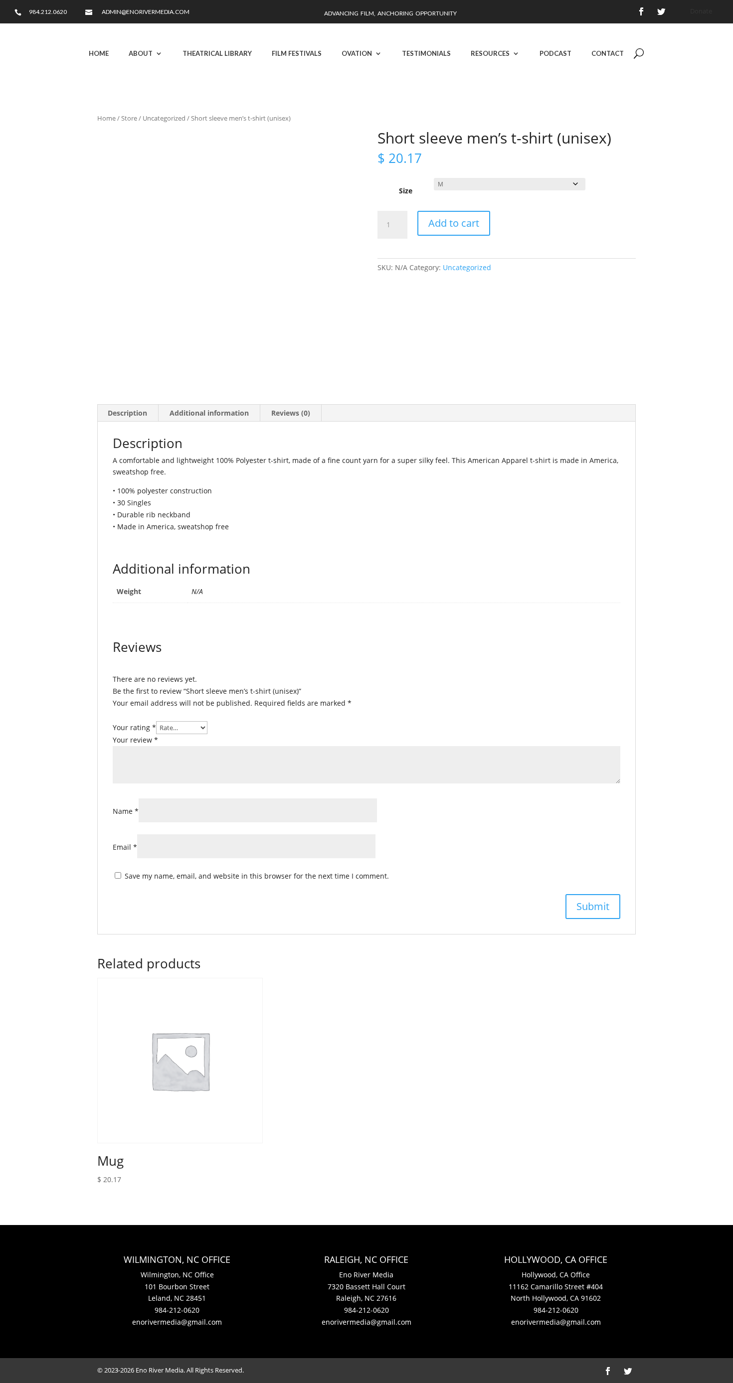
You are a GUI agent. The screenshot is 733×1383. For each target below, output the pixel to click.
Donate (701, 10)
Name (126, 811)
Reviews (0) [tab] (290, 413)
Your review (135, 740)
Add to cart (453, 223)
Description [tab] (127, 413)
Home (99, 53)
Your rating (134, 727)
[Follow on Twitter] (661, 11)
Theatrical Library (217, 53)
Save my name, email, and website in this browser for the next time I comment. (257, 876)
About (141, 53)
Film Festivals (297, 53)
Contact (607, 53)
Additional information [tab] (209, 413)
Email (125, 847)
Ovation (357, 53)
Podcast (555, 53)
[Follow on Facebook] (641, 11)
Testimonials (426, 53)
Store (129, 118)
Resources (490, 53)
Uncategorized (164, 118)
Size (405, 190)
